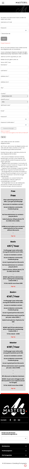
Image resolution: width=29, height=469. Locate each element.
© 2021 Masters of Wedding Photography (14, 463)
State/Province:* (5, 99)
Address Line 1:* (5, 76)
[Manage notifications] (25, 465)
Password (3, 28)
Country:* (3, 93)
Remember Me (6, 33)
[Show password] (26, 30)
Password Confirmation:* (8, 122)
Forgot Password (5, 43)
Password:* (4, 116)
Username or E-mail (6, 22)
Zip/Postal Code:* (5, 105)
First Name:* (4, 65)
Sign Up (13, 236)
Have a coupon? (5, 131)
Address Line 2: (5, 82)
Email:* (2, 111)
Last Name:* (4, 70)
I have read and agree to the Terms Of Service (15, 132)
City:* (2, 88)
